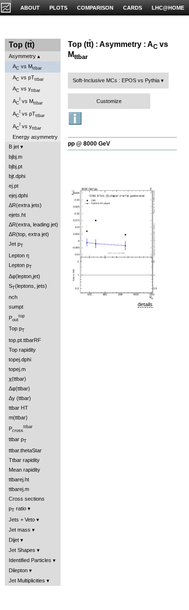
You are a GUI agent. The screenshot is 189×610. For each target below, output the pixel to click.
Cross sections (27, 499)
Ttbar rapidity (24, 460)
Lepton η (19, 255)
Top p (17, 329)
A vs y (26, 89)
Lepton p (20, 265)
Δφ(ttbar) (19, 388)
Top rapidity (22, 350)
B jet (14, 146)
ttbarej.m (19, 489)
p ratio (17, 509)
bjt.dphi (17, 176)
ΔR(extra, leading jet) (33, 224)
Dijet (14, 540)
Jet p (16, 244)
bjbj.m (15, 157)
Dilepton (18, 570)
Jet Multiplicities (27, 580)
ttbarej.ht (19, 479)
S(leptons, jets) (28, 286)
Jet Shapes (22, 550)
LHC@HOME (168, 8)
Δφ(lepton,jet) (24, 276)
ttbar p (18, 440)
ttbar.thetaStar (25, 450)
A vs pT (28, 78)
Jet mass (20, 530)
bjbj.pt (15, 166)
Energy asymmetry (35, 137)
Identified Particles (30, 560)
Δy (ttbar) (20, 398)
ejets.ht (17, 215)
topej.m (17, 369)
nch (13, 297)
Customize (109, 101)
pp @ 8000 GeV (89, 143)
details (145, 304)
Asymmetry (22, 56)
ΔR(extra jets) (25, 205)
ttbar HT (18, 408)
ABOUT (30, 8)
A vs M (27, 67)
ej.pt (13, 186)
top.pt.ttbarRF (25, 340)
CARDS (132, 8)
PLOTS (58, 8)
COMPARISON (95, 8)
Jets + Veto (22, 519)
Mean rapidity (24, 470)
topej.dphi (20, 359)
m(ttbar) (18, 417)
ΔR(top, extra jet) (29, 234)
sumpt (16, 307)
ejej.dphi (18, 195)
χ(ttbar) (17, 379)
